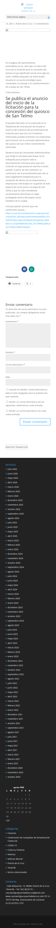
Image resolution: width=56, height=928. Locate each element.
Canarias (12, 833)
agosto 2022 (13, 678)
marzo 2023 (13, 647)
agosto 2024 (13, 571)
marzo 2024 (13, 594)
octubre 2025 (14, 509)
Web (8, 377)
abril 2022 (12, 696)
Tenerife (12, 867)
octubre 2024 (14, 562)
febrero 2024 (14, 598)
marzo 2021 (13, 754)
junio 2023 (13, 634)
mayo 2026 (13, 478)
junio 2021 (13, 741)
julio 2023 (12, 629)
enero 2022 (13, 710)
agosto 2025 (13, 518)
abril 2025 (12, 536)
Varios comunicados (17, 872)
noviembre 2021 (15, 718)
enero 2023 (13, 656)
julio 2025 (12, 522)
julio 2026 (12, 469)
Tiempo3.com (21, 447)
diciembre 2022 (15, 660)
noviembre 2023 (15, 611)
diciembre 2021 (15, 714)
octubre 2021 (14, 723)
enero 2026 (13, 495)
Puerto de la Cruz (24, 23)
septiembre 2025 (16, 513)
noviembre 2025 (15, 504)
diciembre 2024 (15, 553)
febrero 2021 (14, 759)
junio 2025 (13, 527)
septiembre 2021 (16, 727)
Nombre (10, 352)
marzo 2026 (13, 487)
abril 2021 (12, 750)
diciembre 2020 (15, 768)
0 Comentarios (42, 23)
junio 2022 (13, 687)
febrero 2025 (14, 544)
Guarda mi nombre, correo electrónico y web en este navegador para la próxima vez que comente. (27, 393)
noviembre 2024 (15, 558)
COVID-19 (12, 845)
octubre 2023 (14, 616)
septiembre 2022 (16, 674)
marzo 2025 (13, 540)
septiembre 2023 (16, 620)
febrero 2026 (14, 491)
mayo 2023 (13, 638)
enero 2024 (13, 603)
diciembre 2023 (15, 607)
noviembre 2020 (15, 772)
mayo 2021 (13, 745)
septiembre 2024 (16, 567)
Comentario (12, 321)
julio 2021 (12, 736)
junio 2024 (13, 580)
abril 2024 (12, 589)
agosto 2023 (13, 625)
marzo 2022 (13, 701)
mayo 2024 (13, 585)
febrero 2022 (14, 705)
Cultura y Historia (16, 849)
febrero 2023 (14, 652)
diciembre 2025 (15, 500)
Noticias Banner (15, 858)
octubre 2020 (14, 776)
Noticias (11, 854)
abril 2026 (12, 482)
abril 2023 (12, 643)
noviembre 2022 (15, 665)
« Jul (8, 820)
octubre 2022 (14, 669)
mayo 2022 (13, 692)
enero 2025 (13, 549)
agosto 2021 (13, 732)
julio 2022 (12, 683)
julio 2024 (12, 576)
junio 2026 (13, 473)
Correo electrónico (15, 364)
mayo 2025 (13, 531)
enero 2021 (13, 763)
